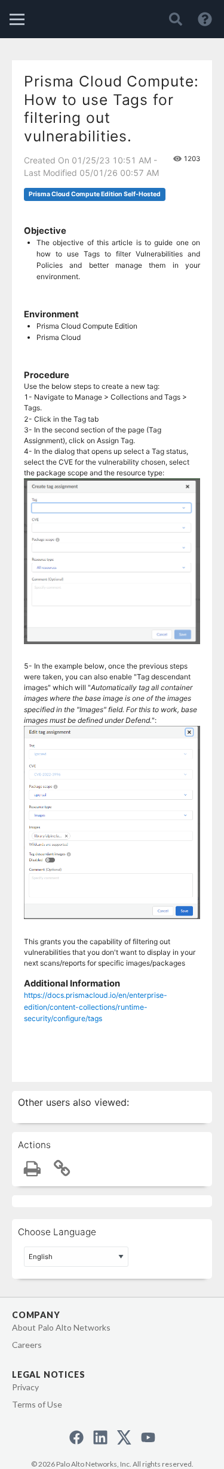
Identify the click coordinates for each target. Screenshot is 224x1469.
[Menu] (17, 19)
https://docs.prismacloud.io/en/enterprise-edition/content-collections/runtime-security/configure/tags (95, 1007)
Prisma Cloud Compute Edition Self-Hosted (95, 194)
